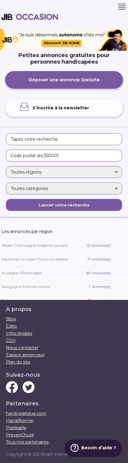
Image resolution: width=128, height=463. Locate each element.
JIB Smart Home (50, 454)
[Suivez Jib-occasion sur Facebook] (12, 387)
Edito (11, 326)
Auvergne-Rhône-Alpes (55, 273)
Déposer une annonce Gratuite (64, 79)
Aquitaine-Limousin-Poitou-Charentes (55, 259)
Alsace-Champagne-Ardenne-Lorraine (55, 245)
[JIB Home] (64, 49)
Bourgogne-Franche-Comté (55, 286)
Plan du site (18, 362)
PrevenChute (20, 435)
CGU (10, 340)
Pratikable (16, 427)
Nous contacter (22, 347)
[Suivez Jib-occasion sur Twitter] (28, 387)
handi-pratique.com (26, 413)
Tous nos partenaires (27, 442)
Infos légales (19, 333)
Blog (11, 319)
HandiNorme (19, 420)
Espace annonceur (25, 355)
